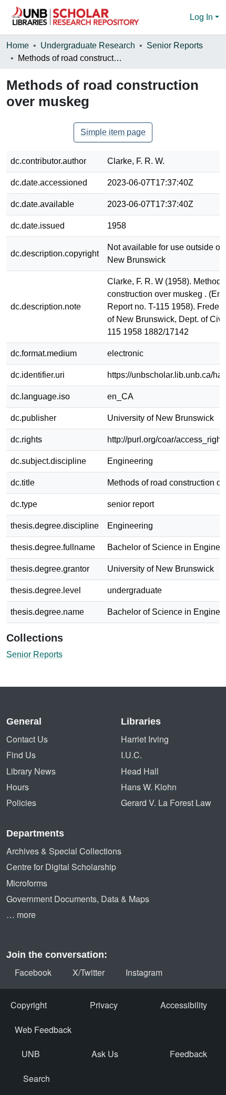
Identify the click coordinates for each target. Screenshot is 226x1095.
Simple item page (113, 132)
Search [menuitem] (36, 1078)
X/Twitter (89, 972)
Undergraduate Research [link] (87, 45)
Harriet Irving (145, 739)
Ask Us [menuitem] (104, 1054)
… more (21, 914)
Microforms (26, 883)
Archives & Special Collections (63, 851)
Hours (17, 787)
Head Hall (140, 771)
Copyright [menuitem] (29, 1005)
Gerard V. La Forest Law (166, 803)
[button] (74, 17)
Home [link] (17, 45)
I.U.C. (131, 755)
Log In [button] (202, 17)
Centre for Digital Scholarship (61, 867)
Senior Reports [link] (175, 45)
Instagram (144, 972)
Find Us (21, 755)
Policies (21, 803)
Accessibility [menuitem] (183, 1005)
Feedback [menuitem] (188, 1054)
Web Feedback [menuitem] (43, 1030)
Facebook (33, 972)
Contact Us (27, 739)
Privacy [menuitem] (104, 1005)
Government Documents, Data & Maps (77, 899)
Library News (31, 771)
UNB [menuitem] (31, 1054)
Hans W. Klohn (149, 787)
